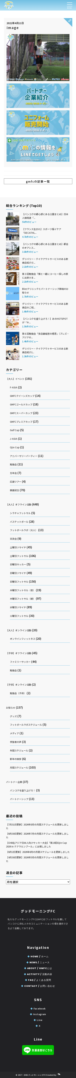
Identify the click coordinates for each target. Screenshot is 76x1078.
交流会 (13, 538)
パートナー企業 (14, 782)
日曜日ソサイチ (18, 573)
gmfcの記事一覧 (38, 181)
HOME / (37, 956)
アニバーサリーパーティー (23, 456)
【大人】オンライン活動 (18, 630)
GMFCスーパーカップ (21, 413)
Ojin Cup (14, 447)
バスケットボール (19, 521)
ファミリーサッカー (20, 661)
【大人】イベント (15, 378)
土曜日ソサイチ (18, 547)
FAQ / (38, 980)
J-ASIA (13, 438)
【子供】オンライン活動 (18, 684)
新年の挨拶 (15, 759)
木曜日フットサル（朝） (22, 598)
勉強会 (13, 464)
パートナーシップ (19, 799)
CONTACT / (38, 986)
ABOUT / (38, 968)
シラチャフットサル (20, 513)
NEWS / (38, 962)
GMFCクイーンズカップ (22, 396)
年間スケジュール (19, 750)
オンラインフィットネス (22, 638)
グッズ (13, 716)
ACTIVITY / (38, 974)
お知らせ (10, 707)
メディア (14, 733)
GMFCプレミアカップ (21, 421)
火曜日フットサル (19, 616)
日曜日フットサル (19, 581)
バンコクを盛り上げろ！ (22, 790)
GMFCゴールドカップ (21, 404)
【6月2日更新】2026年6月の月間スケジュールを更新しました (38, 852)
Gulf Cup (14, 430)
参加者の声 (15, 742)
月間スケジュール (19, 767)
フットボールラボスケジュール (26, 724)
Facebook (37, 1008)
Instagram (38, 1014)
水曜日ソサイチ (18, 607)
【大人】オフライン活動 (18, 504)
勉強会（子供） (18, 693)
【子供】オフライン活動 (18, 653)
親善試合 (14, 490)
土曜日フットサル (19, 556)
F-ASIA (13, 387)
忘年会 (13, 473)
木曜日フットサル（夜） (22, 590)
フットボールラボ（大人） (23, 530)
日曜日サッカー (18, 564)
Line (38, 1020)
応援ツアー (15, 481)
